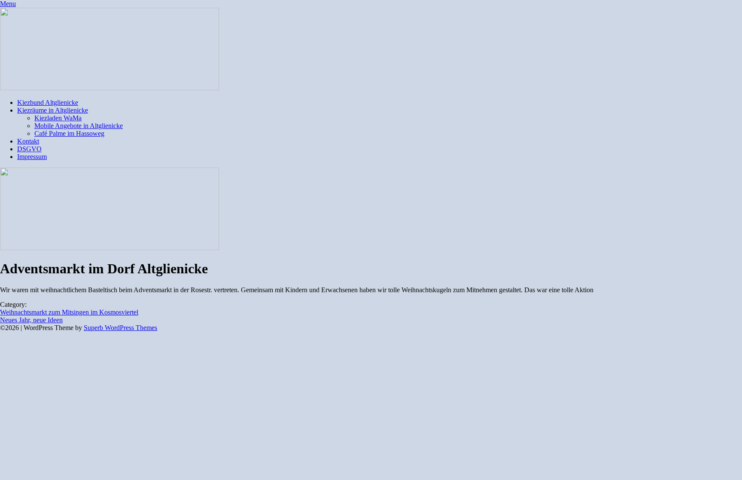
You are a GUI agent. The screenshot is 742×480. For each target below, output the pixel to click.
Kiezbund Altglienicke (47, 102)
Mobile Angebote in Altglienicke (78, 125)
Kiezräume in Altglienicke (52, 110)
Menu (8, 3)
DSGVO (29, 149)
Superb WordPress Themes (120, 327)
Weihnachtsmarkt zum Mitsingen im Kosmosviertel (69, 312)
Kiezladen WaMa (58, 118)
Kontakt (28, 141)
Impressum (32, 156)
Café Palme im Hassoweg (69, 133)
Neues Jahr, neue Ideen (31, 320)
